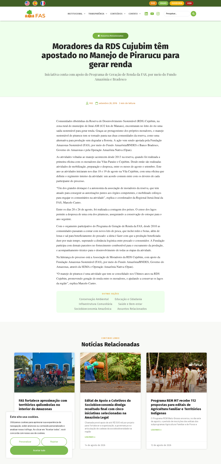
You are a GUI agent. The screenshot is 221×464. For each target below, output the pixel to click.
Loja (189, 3)
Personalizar (25, 442)
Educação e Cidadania (128, 299)
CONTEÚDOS (116, 13)
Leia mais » (90, 437)
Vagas (163, 3)
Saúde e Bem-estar (130, 304)
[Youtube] (152, 14)
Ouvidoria (177, 3)
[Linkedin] (146, 14)
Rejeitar (54, 442)
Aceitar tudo (39, 450)
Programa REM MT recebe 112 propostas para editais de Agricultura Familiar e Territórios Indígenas (176, 407)
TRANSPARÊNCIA (96, 13)
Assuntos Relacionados (112, 36)
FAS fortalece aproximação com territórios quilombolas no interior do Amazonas (43, 405)
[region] (39, 435)
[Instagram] (158, 14)
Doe (153, 3)
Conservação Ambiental (94, 299)
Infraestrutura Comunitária (95, 304)
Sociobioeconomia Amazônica (92, 308)
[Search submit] (193, 13)
